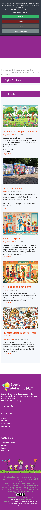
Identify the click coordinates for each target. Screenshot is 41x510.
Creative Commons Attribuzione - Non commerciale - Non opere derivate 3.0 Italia (20, 503)
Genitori (5, 290)
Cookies (4, 445)
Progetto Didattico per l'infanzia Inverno (19, 334)
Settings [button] (20, 26)
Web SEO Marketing (14, 400)
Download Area (6, 423)
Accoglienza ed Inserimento (17, 286)
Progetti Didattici (8, 135)
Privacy (3, 448)
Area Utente (5, 426)
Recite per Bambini (12, 187)
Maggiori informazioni (20, 31)
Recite (5, 191)
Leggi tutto (7, 154)
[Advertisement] (20, 39)
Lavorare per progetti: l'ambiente (20, 131)
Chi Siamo (4, 421)
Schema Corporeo (12, 238)
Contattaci (5, 451)
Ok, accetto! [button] (20, 16)
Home (3, 418)
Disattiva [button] (20, 21)
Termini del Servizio (8, 443)
